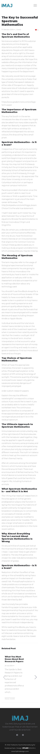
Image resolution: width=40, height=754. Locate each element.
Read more (10, 699)
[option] (20, 677)
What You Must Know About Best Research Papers (14, 659)
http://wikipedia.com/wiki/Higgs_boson (19, 205)
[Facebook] (17, 735)
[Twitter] (23, 735)
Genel (19, 30)
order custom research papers (15, 391)
